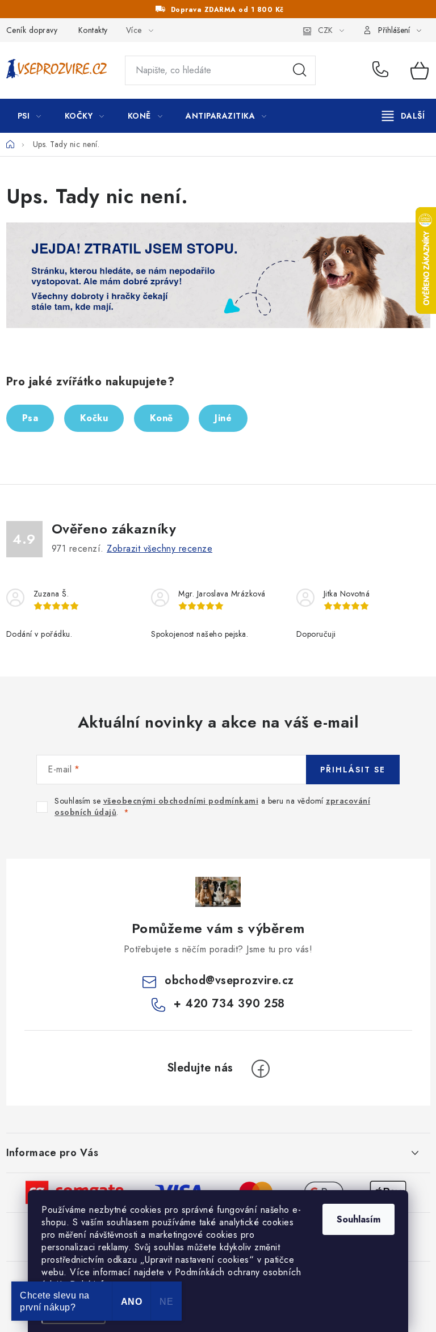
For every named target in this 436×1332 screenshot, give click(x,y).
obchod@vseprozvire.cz (229, 980)
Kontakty (93, 30)
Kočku (94, 418)
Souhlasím (358, 1219)
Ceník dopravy (32, 30)
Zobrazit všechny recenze (159, 548)
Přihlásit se (352, 769)
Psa (30, 418)
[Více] (403, 116)
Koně (161, 418)
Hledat (300, 70)
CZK (325, 30)
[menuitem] (29, 116)
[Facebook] (260, 1069)
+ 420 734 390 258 (383, 70)
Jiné (223, 418)
